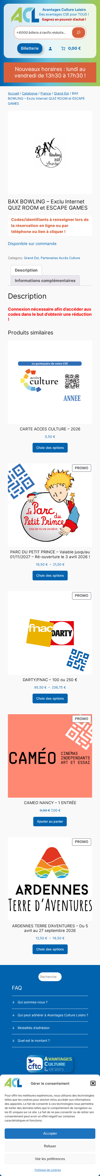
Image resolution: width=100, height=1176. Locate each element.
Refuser (50, 1146)
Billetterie (30, 48)
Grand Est (61, 93)
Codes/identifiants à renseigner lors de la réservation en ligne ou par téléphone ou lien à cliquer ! (50, 225)
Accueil (13, 93)
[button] (93, 1083)
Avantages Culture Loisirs (64, 10)
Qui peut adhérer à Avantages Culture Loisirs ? (53, 1015)
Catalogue (29, 93)
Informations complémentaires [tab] (45, 280)
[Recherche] (78, 32)
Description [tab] (26, 270)
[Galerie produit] (50, 152)
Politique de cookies (48, 1170)
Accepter (50, 1133)
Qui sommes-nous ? (32, 1002)
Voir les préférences (50, 1159)
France (45, 93)
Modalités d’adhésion (34, 1028)
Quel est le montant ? (34, 1040)
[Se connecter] (50, 48)
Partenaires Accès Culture (60, 258)
